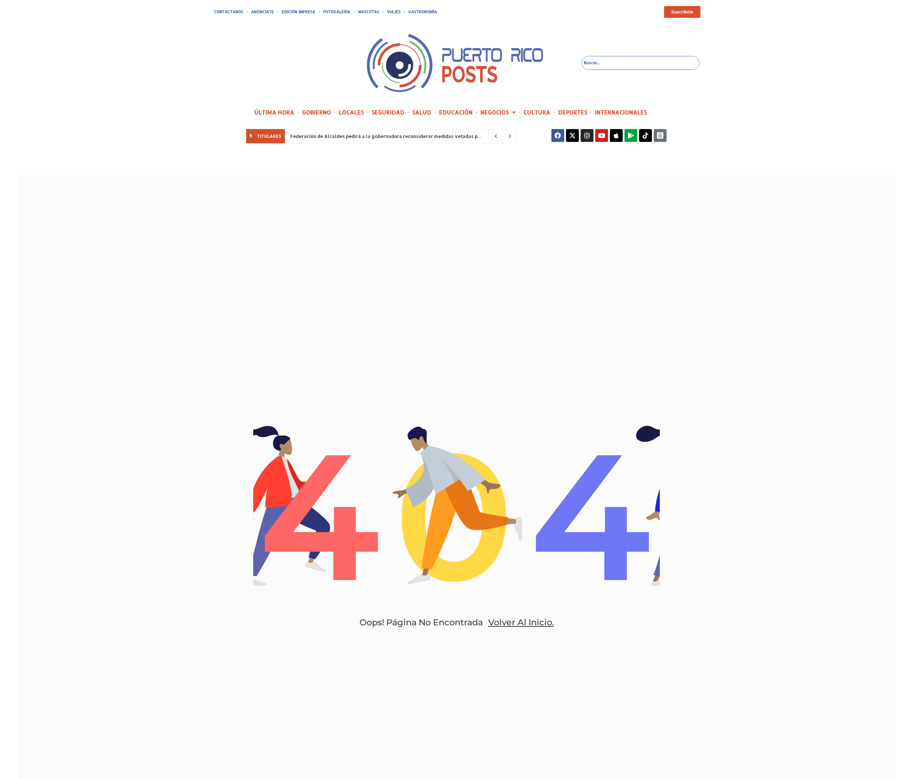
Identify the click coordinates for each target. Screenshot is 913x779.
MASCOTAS (368, 11)
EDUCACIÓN (456, 112)
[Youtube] (601, 135)
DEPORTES (572, 112)
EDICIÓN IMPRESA (298, 11)
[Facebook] (557, 135)
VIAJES (394, 11)
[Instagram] (587, 135)
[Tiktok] (645, 135)
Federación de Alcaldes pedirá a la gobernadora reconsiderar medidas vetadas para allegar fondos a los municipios (424, 136)
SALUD (421, 112)
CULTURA (537, 112)
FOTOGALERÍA (336, 11)
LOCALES (351, 112)
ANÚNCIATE (262, 11)
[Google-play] (630, 135)
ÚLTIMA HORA (274, 112)
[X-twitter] (572, 135)
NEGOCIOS (494, 112)
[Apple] (616, 135)
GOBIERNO (316, 112)
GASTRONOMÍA (422, 11)
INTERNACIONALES (621, 112)
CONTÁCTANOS (228, 11)
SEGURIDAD (388, 112)
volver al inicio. (521, 622)
